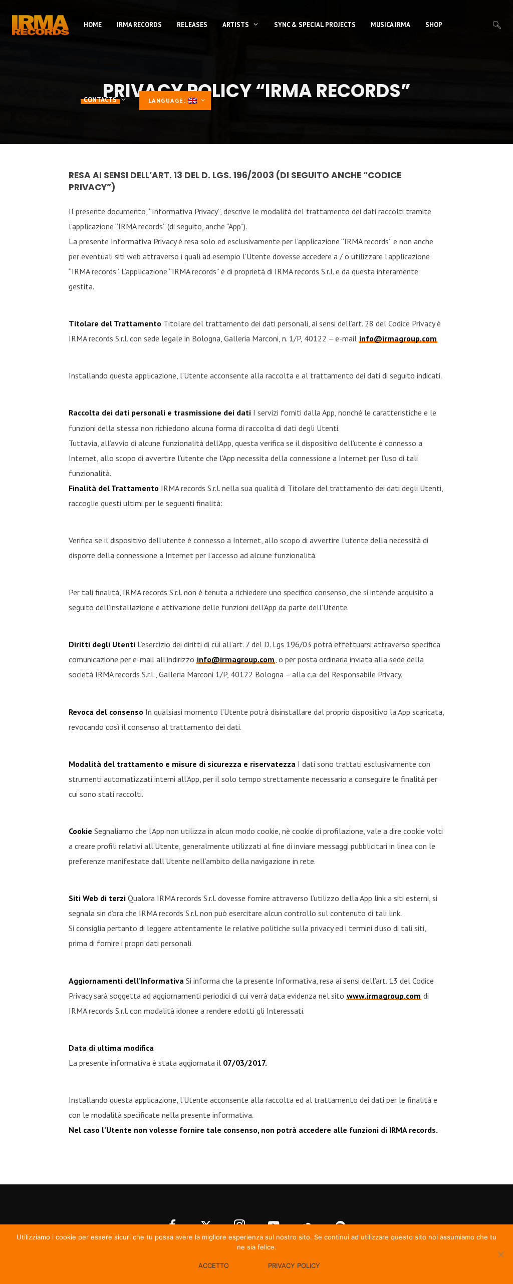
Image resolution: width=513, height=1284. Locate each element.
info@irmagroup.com (398, 338)
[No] (500, 1254)
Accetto (213, 1265)
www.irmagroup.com (384, 996)
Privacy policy (294, 1265)
